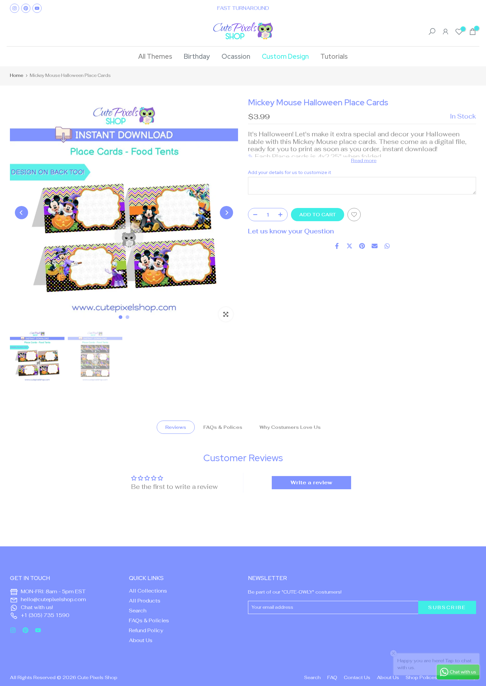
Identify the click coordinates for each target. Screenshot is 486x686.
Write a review (311, 482)
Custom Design (285, 56)
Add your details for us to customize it (289, 172)
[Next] (226, 212)
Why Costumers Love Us (290, 427)
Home (16, 75)
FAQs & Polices (222, 427)
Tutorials (334, 56)
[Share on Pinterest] (362, 246)
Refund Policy (146, 630)
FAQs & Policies (149, 620)
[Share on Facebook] (337, 246)
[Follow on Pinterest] (25, 8)
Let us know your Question (291, 231)
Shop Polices (421, 677)
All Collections (148, 591)
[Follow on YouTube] (37, 8)
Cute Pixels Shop (97, 677)
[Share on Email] (375, 246)
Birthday (197, 56)
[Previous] (21, 212)
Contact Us (357, 677)
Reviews (175, 427)
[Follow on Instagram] (14, 8)
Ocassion (236, 56)
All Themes (155, 56)
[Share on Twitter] (349, 246)
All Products (144, 601)
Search (137, 610)
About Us (140, 640)
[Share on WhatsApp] (387, 246)
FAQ (332, 677)
